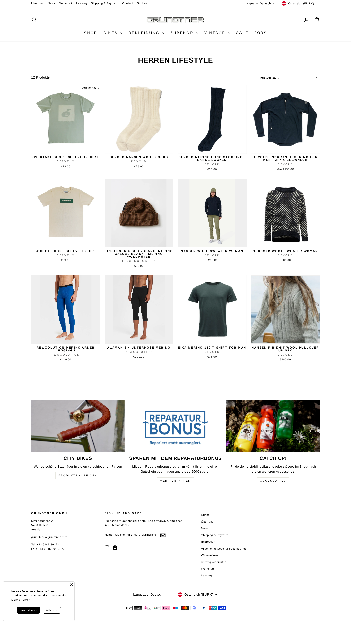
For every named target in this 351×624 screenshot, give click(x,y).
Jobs (261, 33)
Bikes (111, 33)
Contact (127, 3)
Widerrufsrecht (211, 555)
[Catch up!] (273, 426)
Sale (242, 33)
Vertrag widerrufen (213, 562)
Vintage (215, 33)
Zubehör (182, 33)
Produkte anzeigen (77, 475)
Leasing (81, 3)
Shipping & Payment (104, 3)
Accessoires (273, 480)
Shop (90, 33)
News (51, 3)
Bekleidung (145, 33)
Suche (205, 514)
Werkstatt (65, 3)
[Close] (71, 585)
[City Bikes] (78, 426)
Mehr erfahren (175, 480)
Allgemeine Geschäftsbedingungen (224, 548)
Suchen (142, 3)
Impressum (208, 541)
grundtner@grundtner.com (49, 537)
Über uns (37, 3)
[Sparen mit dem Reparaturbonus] (175, 426)
